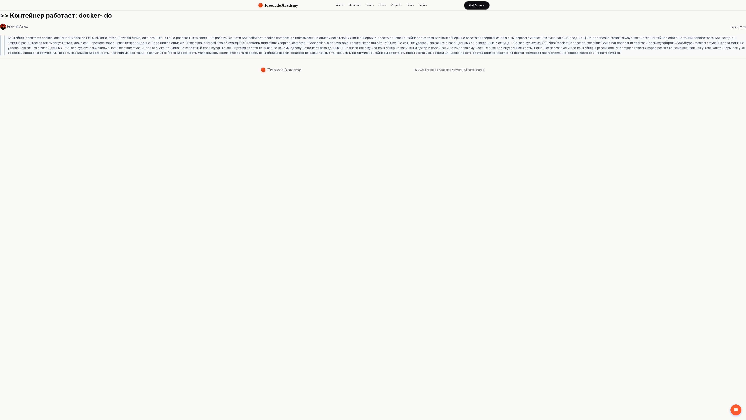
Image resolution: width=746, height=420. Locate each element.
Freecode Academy (281, 5)
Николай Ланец (17, 26)
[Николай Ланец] (3, 27)
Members (355, 5)
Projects (396, 5)
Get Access (476, 5)
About (340, 5)
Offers (382, 5)
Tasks (410, 5)
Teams (369, 5)
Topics (422, 5)
